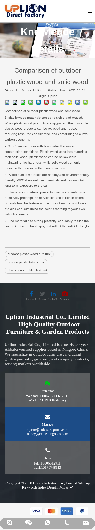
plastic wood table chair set (27, 270)
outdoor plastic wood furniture (29, 254)
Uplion (52, 96)
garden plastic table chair (26, 262)
